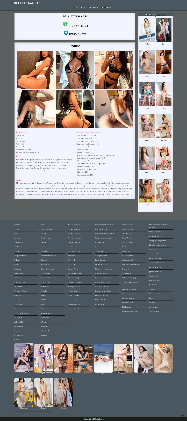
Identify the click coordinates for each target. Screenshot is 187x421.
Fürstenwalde (18, 273)
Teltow (43, 295)
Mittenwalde (18, 335)
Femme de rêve (154, 280)
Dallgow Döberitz (20, 256)
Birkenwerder (18, 242)
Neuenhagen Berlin (47, 229)
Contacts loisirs (100, 247)
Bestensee (17, 238)
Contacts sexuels (128, 298)
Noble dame (72, 264)
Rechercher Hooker (155, 258)
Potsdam (44, 247)
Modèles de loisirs (101, 287)
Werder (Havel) (46, 313)
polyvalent (153, 307)
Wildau (43, 322)
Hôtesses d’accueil (101, 295)
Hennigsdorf (18, 295)
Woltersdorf (45, 326)
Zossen (43, 340)
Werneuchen (45, 318)
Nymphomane (127, 233)
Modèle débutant (74, 229)
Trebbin (44, 300)
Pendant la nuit (154, 285)
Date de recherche (155, 267)
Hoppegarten (18, 304)
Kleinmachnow (19, 309)
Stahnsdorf (44, 287)
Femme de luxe (19, 326)
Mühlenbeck (18, 340)
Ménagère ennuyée (101, 256)
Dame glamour (100, 260)
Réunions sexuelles (128, 302)
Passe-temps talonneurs (103, 291)
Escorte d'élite (73, 269)
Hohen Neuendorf (20, 300)
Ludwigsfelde (18, 322)
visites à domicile (101, 273)
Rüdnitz (44, 260)
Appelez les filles (74, 251)
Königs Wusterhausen (21, 313)
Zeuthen (44, 335)
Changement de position (157, 241)
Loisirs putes (99, 242)
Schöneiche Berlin (47, 269)
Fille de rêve (72, 260)
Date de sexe (126, 294)
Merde (124, 247)
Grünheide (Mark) (20, 291)
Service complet (100, 251)
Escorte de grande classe (103, 278)
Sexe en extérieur (128, 242)
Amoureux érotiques (75, 282)
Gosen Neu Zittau (20, 282)
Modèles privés (127, 256)
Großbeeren (18, 287)
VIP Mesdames (154, 311)
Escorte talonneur (74, 304)
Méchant (152, 302)
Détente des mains (101, 264)
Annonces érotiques (75, 273)
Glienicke (17, 278)
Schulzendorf (45, 273)
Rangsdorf (44, 251)
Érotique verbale (155, 294)
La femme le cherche (102, 229)
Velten (43, 304)
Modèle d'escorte (74, 291)
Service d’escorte (74, 242)
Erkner (16, 264)
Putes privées (126, 251)
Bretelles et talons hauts (157, 245)
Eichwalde (17, 260)
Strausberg (44, 291)
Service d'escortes (74, 309)
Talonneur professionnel (130, 264)
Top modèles (153, 276)
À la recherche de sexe (156, 263)
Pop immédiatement (156, 236)
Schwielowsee (46, 278)
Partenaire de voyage (129, 278)
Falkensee (17, 269)
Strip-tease (152, 249)
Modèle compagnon (75, 238)
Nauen (43, 225)
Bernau (16, 233)
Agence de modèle (128, 229)
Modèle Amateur (74, 225)
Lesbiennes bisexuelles (76, 247)
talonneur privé (127, 260)
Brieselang (17, 251)
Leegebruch (18, 318)
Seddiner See (45, 282)
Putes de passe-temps (102, 282)
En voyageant (127, 273)
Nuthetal (44, 233)
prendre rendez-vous (156, 272)
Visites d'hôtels (100, 300)
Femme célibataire (155, 232)
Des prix (94, 7)
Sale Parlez (72, 256)
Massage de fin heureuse (103, 269)
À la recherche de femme (157, 254)
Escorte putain (73, 300)
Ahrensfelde (18, 225)
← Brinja (18, 204)
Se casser (152, 289)
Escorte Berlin (80, 7)
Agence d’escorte (74, 233)
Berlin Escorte (27, 2)
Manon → (131, 204)
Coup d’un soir (127, 238)
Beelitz (16, 229)
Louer (151, 298)
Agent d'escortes (73, 295)
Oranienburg (45, 238)
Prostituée (125, 269)
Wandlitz (44, 309)
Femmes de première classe (104, 225)
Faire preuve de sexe (129, 289)
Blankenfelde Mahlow (21, 247)
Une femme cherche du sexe (104, 238)
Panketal (44, 242)
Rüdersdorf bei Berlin (48, 256)
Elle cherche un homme (130, 311)
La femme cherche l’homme (104, 233)
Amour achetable (101, 309)
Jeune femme (99, 304)
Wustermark (45, 331)
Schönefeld (45, 264)
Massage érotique (74, 287)
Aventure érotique (74, 278)
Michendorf (18, 331)
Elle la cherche (127, 307)
